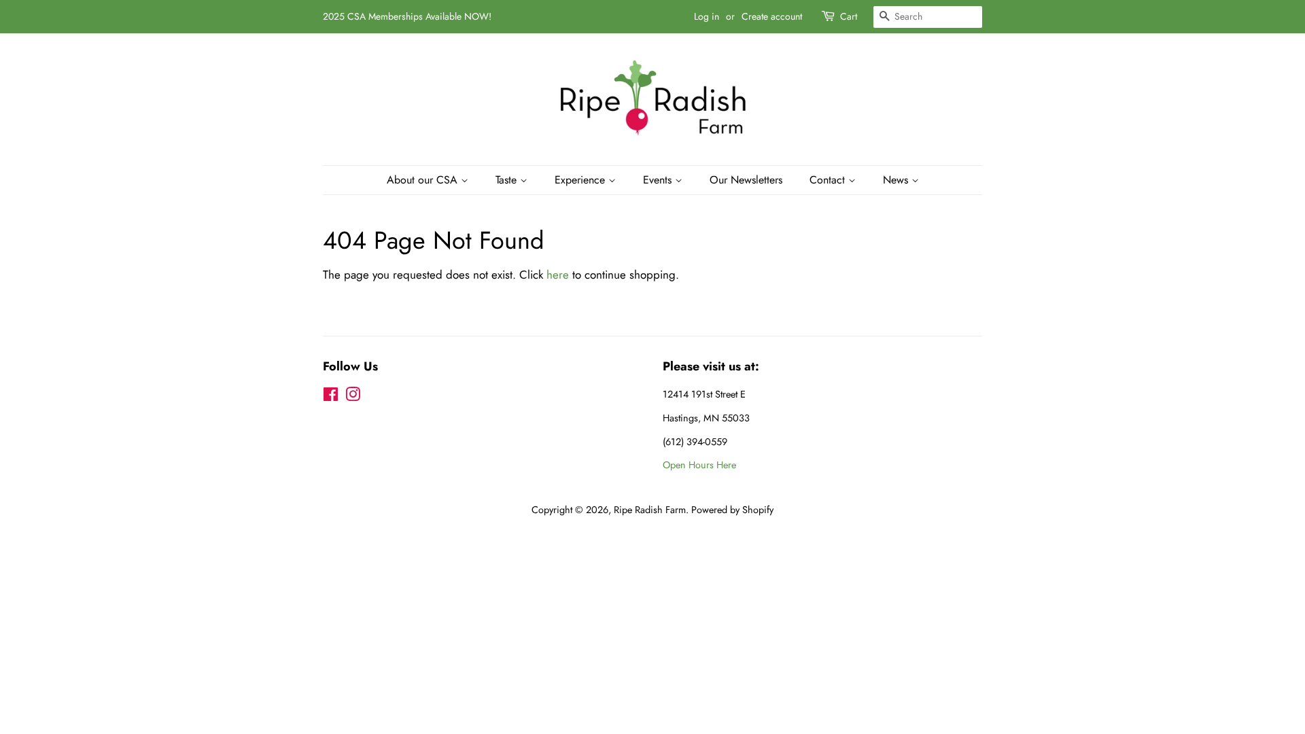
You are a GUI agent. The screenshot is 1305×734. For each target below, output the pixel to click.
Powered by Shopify (732, 510)
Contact (829, 180)
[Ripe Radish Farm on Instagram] (352, 397)
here (557, 274)
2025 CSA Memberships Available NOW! (407, 16)
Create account (772, 16)
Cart (848, 16)
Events (659, 180)
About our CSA (424, 180)
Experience (581, 180)
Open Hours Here (699, 465)
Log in (706, 16)
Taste (507, 180)
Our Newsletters (746, 180)
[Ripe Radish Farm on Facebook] (330, 397)
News (897, 180)
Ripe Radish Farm (650, 510)
